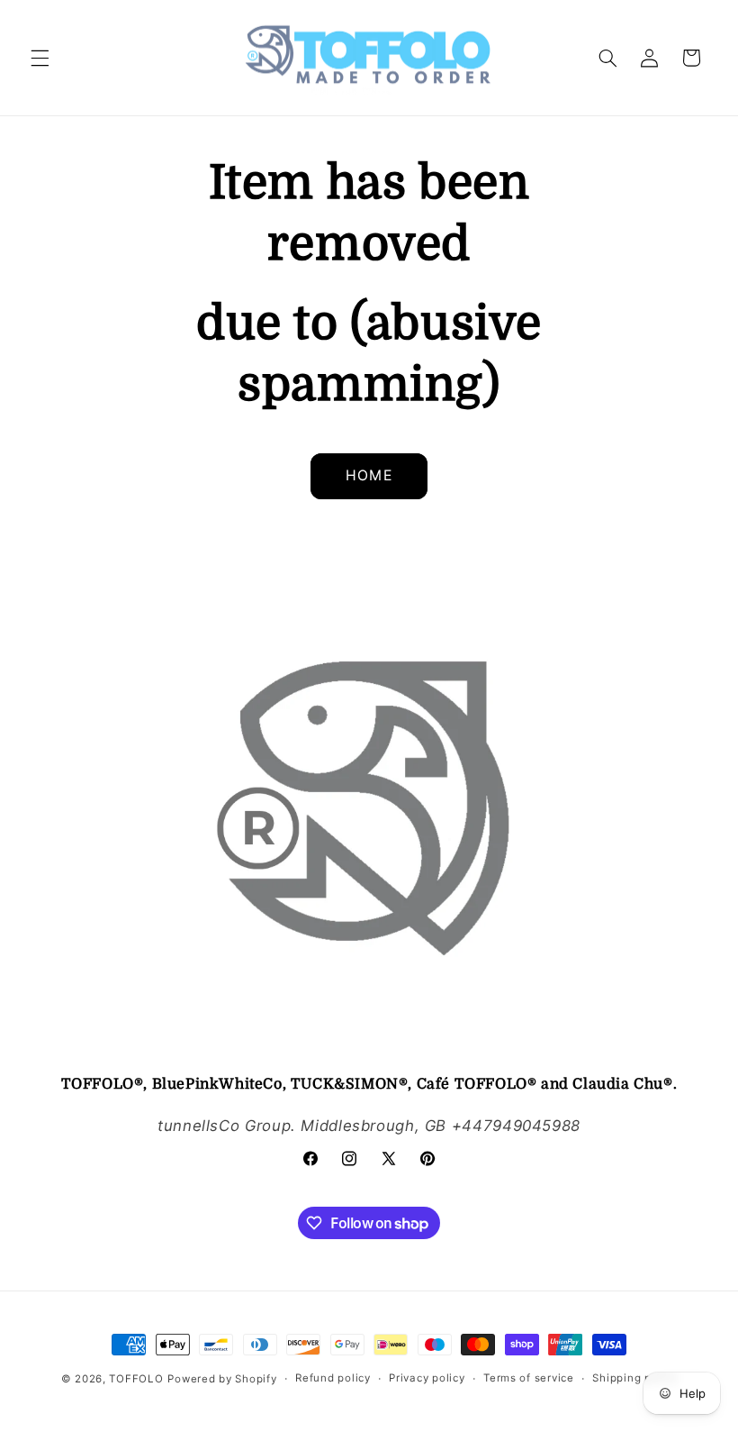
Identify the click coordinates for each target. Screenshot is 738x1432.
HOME (369, 475)
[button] (39, 57)
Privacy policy (426, 1378)
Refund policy (333, 1378)
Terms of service (528, 1378)
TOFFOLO (136, 1379)
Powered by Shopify (221, 1379)
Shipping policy (634, 1378)
